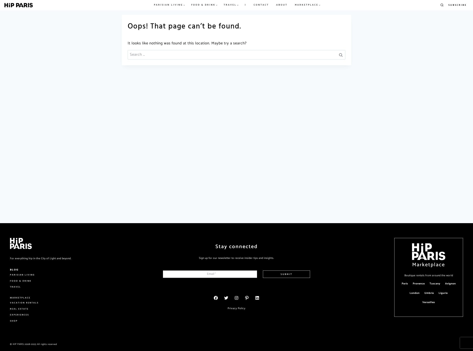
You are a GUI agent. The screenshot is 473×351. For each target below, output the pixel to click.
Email (211, 273)
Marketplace (428, 265)
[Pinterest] (246, 297)
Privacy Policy (237, 308)
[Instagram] (236, 297)
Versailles (428, 302)
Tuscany (435, 284)
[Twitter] (226, 297)
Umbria (429, 293)
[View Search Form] (442, 5)
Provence (419, 284)
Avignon (450, 284)
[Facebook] (215, 297)
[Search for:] (236, 54)
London (415, 293)
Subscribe (457, 5)
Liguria (443, 293)
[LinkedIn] (257, 297)
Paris (405, 284)
